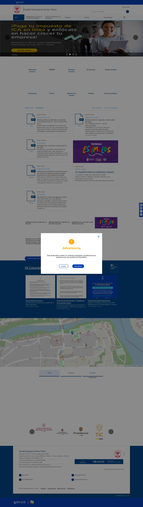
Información (78, 266)
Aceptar (63, 266)
